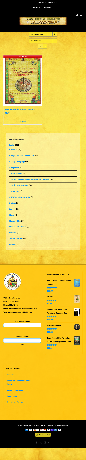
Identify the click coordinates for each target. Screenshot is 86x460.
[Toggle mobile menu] (81, 15)
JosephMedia (64, 425)
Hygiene (12, 203)
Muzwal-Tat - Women (17, 227)
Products (12, 232)
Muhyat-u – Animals (15, 402)
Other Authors (16, 173)
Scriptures (15, 191)
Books (11, 145)
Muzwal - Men (15, 221)
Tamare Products (16, 238)
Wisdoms (12, 244)
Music (11, 215)
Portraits (10, 375)
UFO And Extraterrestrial (20, 197)
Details (24, 122)
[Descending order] (54, 34)
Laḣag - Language (18, 161)
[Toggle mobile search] (77, 15)
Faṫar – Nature (12, 396)
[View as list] (45, 46)
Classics (14, 149)
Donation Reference (22, 321)
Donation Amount (22, 336)
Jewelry (12, 209)
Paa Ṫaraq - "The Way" (19, 185)
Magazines (15, 167)
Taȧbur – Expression (15, 390)
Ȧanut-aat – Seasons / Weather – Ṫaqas (20, 382)
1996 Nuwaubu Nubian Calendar (20, 109)
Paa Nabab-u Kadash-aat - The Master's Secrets (30, 179)
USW (37, 425)
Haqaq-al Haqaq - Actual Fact (22, 155)
